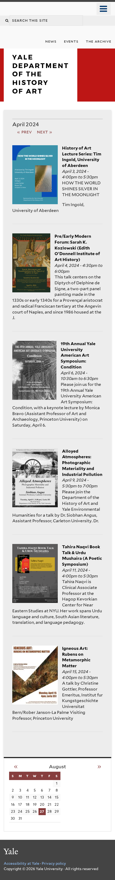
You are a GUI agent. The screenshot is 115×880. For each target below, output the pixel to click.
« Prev (24, 132)
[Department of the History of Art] (40, 97)
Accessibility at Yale (21, 863)
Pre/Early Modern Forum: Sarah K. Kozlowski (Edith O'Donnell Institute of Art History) (77, 248)
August (57, 766)
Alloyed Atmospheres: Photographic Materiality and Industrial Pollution (82, 463)
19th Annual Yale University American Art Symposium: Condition (78, 355)
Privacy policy (54, 863)
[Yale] (11, 852)
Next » (44, 132)
